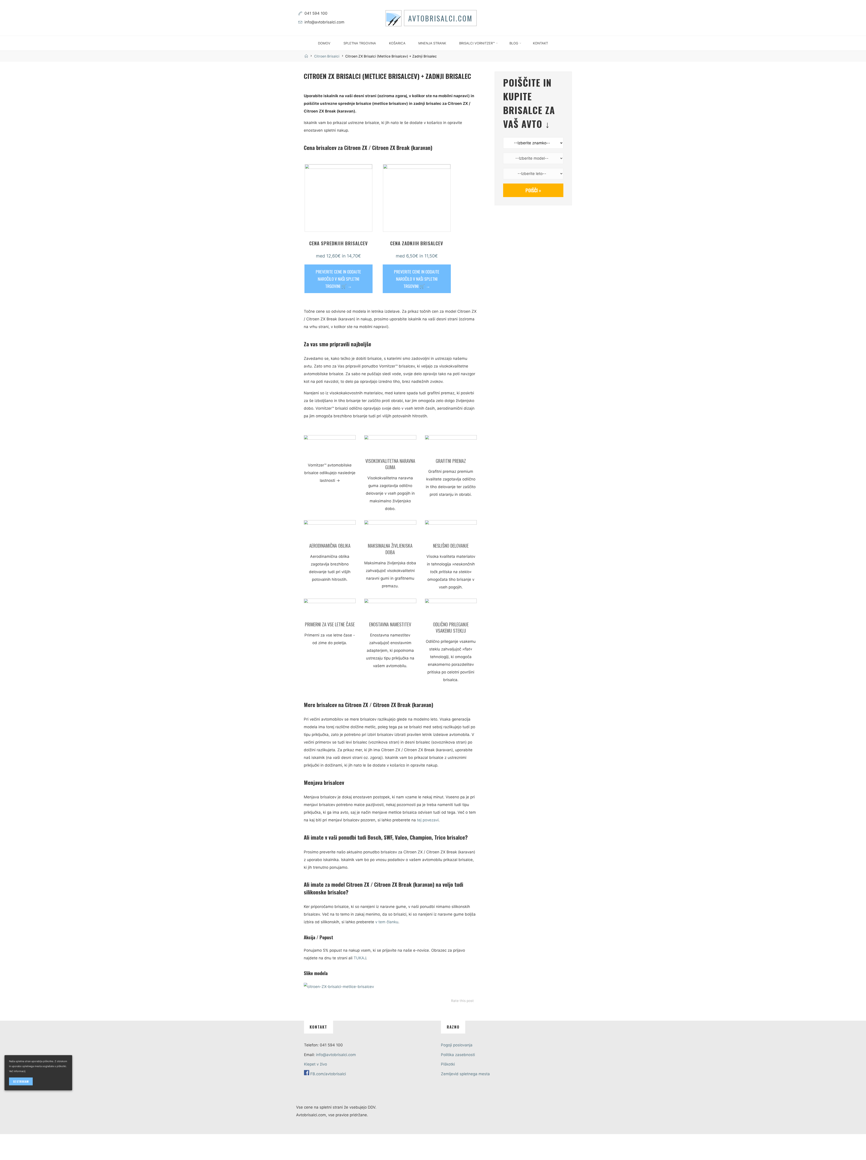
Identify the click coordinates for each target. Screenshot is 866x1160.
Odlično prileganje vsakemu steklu (450, 627)
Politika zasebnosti (458, 1054)
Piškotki (448, 1064)
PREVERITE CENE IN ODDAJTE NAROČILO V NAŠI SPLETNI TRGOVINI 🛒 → (338, 278)
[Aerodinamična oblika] (330, 531)
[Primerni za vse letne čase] (330, 609)
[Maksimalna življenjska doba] (390, 531)
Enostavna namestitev (390, 624)
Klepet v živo (315, 1064)
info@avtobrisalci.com (324, 22)
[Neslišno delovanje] (451, 531)
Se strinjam (21, 1081)
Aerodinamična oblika (329, 545)
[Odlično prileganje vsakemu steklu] (451, 609)
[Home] (307, 56)
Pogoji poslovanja (456, 1045)
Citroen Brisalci (326, 56)
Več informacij (17, 1071)
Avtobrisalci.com (440, 18)
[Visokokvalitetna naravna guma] (390, 446)
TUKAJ (360, 958)
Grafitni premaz (450, 460)
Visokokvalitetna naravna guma (390, 464)
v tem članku (386, 922)
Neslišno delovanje (450, 545)
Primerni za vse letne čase (330, 624)
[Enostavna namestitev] (390, 609)
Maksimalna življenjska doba (390, 549)
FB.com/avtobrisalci (328, 1074)
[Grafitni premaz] (451, 446)
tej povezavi (428, 820)
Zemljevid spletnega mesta (465, 1074)
